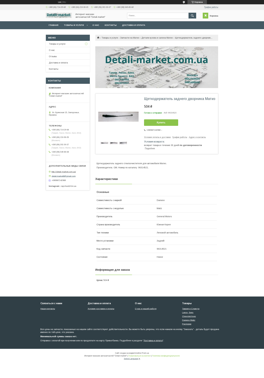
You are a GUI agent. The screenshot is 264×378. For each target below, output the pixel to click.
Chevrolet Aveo (189, 316)
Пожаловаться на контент (139, 356)
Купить (161, 122)
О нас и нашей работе (145, 309)
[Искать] (192, 15)
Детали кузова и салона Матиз (157, 38)
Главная (53, 25)
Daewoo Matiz (188, 320)
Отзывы (53, 56)
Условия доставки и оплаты (101, 309)
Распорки (186, 324)
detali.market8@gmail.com (64, 176)
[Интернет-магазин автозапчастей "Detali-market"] (59, 17)
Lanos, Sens (187, 312)
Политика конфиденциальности (166, 356)
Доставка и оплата (133, 25)
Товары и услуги (74, 25)
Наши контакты (47, 309)
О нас (95, 25)
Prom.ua (145, 353)
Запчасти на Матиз (129, 38)
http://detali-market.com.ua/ (63, 172)
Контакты (111, 25)
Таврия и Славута (190, 309)
